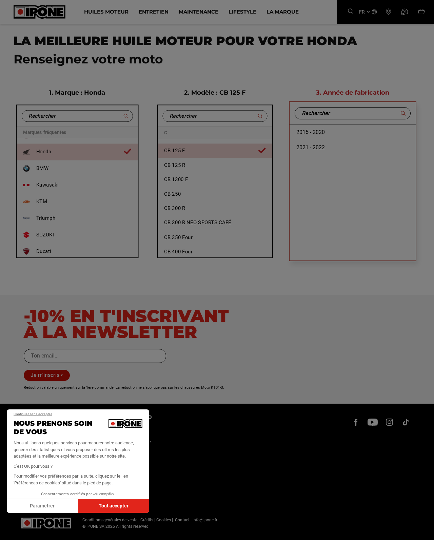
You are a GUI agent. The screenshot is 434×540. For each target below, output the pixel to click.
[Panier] (421, 12)
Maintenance (198, 11)
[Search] (350, 11)
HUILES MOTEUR (106, 11)
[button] (10, 532)
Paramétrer (42, 505)
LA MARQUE (283, 11)
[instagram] (389, 422)
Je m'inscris (45, 375)
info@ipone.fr (205, 520)
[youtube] (372, 422)
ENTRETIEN (154, 11)
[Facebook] (356, 422)
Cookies (163, 520)
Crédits (146, 520)
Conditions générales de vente (109, 520)
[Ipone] (46, 523)
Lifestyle (242, 11)
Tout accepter (114, 505)
